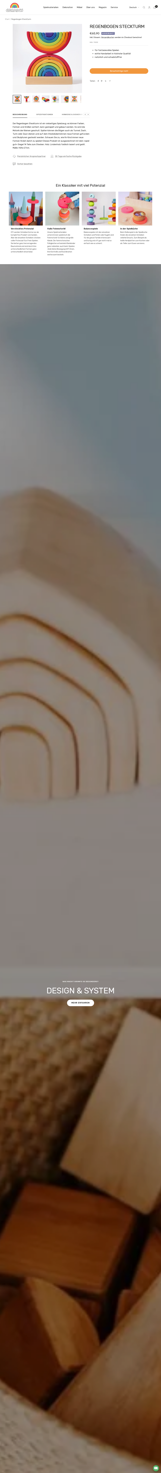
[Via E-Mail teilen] (110, 81)
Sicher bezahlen (24, 164)
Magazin (103, 7)
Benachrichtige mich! (119, 71)
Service (114, 7)
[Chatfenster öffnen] (156, 1468)
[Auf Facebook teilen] (98, 81)
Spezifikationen (44, 114)
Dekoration (68, 7)
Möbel (79, 7)
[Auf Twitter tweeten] (106, 81)
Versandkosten (107, 37)
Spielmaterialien (50, 7)
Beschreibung (20, 114)
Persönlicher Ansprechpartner (31, 156)
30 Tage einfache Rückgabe (68, 156)
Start (7, 19)
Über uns (90, 7)
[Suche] (144, 7)
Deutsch (133, 7)
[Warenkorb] (154, 7)
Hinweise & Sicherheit (73, 114)
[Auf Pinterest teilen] (101, 81)
